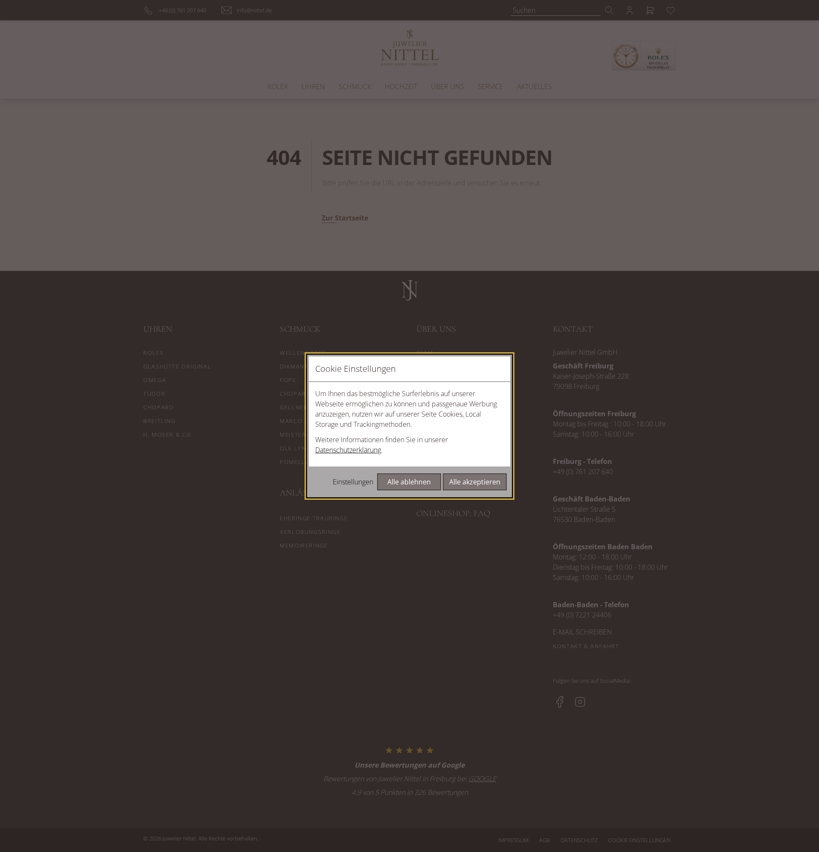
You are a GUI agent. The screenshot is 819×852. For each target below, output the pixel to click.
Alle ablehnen (409, 482)
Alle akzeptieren (474, 482)
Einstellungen (353, 482)
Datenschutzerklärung (348, 450)
